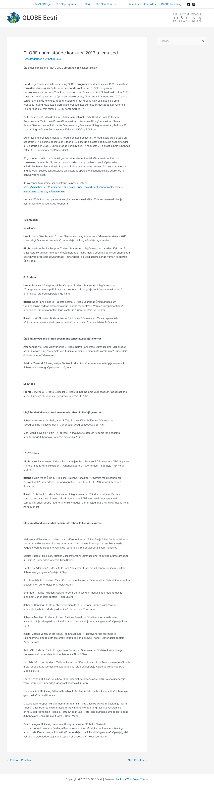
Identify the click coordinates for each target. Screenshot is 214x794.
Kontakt (148, 4)
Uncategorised (33, 58)
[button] (119, 4)
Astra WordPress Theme (134, 779)
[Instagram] (193, 4)
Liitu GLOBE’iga (41, 4)
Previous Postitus (19, 760)
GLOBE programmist (67, 4)
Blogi (87, 4)
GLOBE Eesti (39, 17)
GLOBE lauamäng (171, 4)
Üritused (131, 4)
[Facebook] (188, 4)
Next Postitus (137, 760)
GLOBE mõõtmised (106, 4)
